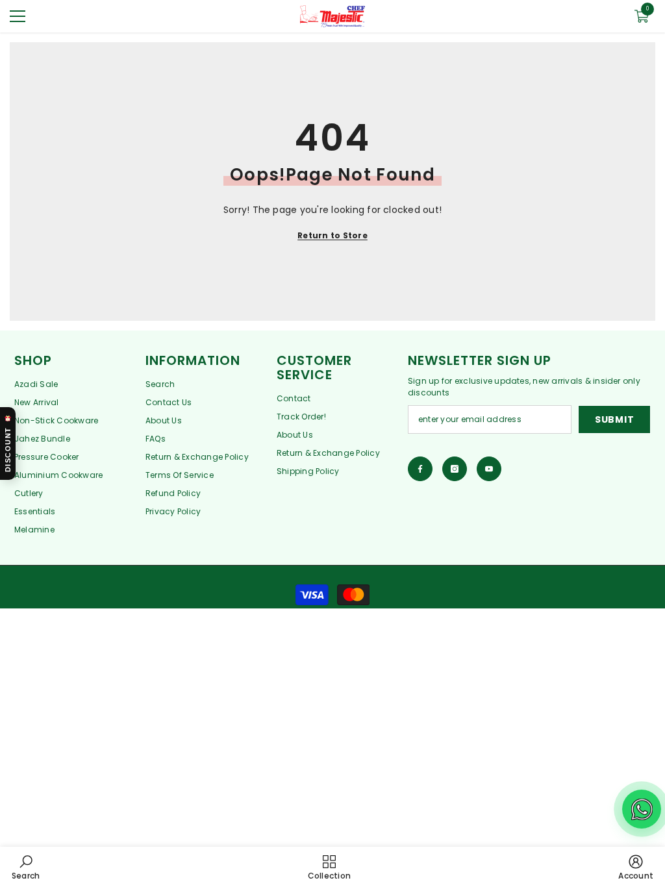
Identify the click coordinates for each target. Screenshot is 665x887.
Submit (614, 419)
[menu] (17, 16)
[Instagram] (454, 468)
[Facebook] (420, 468)
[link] (25, 866)
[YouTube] (489, 468)
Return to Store (332, 235)
